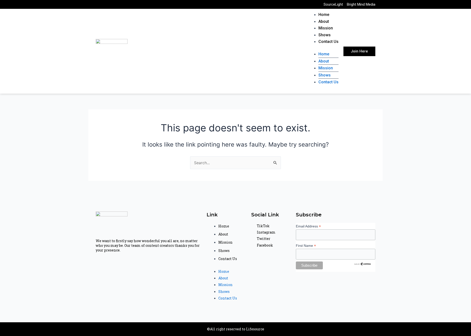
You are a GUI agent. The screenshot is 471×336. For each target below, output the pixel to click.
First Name (306, 245)
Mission (325, 28)
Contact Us (328, 41)
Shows (324, 35)
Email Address (308, 226)
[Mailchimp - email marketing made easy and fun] (362, 264)
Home (323, 14)
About (323, 21)
